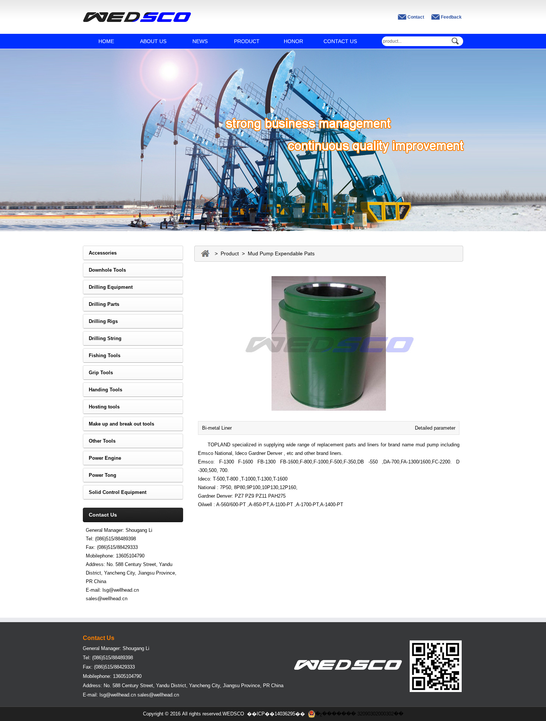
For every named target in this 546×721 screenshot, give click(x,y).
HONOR (293, 41)
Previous (11, 134)
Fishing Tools (101, 355)
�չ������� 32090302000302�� (359, 714)
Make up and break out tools (118, 424)
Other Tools (99, 441)
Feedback (451, 17)
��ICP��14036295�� (276, 714)
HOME (106, 41)
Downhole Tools (104, 270)
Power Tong (99, 475)
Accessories (100, 253)
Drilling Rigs (100, 321)
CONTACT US (340, 41)
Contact (415, 17)
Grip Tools (98, 372)
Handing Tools (102, 389)
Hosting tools (101, 407)
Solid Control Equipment (114, 492)
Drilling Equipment (108, 287)
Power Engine (102, 458)
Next (535, 134)
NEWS (200, 41)
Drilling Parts (101, 304)
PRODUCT (247, 41)
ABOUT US (153, 41)
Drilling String (102, 338)
